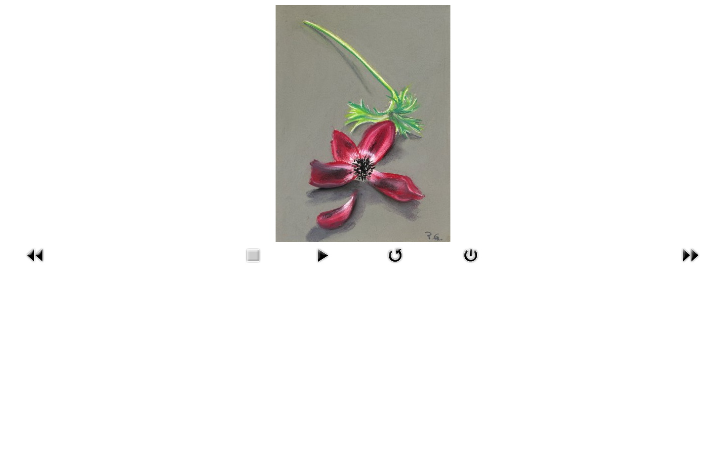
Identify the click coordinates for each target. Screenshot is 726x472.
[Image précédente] (35, 254)
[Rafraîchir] (395, 254)
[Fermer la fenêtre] (471, 254)
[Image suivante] (690, 254)
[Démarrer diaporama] (322, 254)
